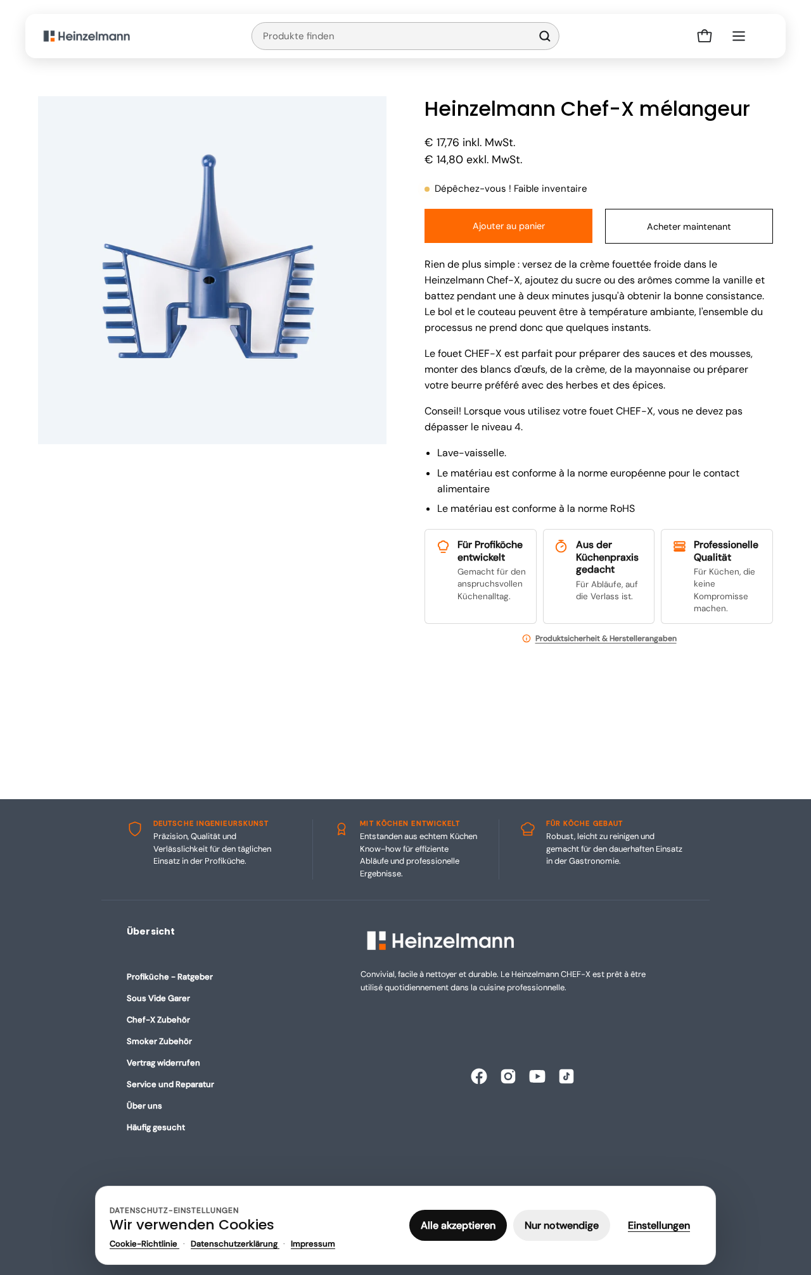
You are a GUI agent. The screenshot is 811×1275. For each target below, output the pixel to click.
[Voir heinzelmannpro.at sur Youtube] (537, 1076)
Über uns (144, 1105)
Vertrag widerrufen (163, 1062)
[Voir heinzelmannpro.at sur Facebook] (479, 1076)
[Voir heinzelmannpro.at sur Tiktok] (566, 1076)
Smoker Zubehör (159, 1041)
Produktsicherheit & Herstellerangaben (606, 638)
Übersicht (151, 931)
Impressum (313, 1243)
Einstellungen (659, 1225)
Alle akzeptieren (458, 1225)
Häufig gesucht (156, 1127)
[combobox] (391, 36)
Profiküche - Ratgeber (170, 976)
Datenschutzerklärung (235, 1243)
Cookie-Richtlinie (144, 1243)
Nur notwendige (562, 1225)
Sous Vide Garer (158, 998)
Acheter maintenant (689, 226)
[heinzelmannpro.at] (86, 36)
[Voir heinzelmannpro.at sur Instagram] (508, 1076)
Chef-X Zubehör (158, 1019)
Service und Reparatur (170, 1084)
